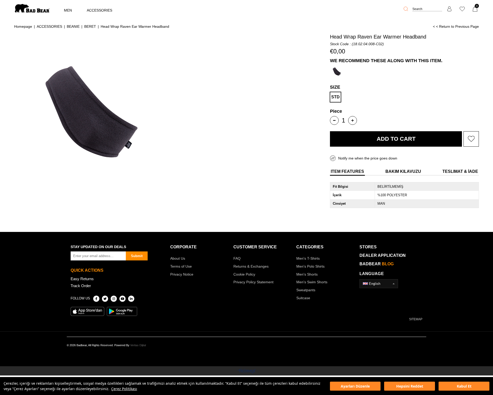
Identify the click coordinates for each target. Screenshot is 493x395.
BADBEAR (376, 264)
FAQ (237, 258)
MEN (68, 10)
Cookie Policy (244, 274)
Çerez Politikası (124, 388)
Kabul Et (464, 386)
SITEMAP (415, 319)
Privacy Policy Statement (253, 282)
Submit (137, 256)
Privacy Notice (181, 274)
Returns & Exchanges (251, 266)
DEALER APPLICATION (382, 255)
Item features (347, 171)
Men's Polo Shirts (310, 266)
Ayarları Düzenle (355, 386)
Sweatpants (305, 290)
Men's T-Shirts (308, 258)
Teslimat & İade (460, 171)
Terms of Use (181, 266)
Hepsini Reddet (409, 386)
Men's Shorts (307, 274)
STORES (368, 247)
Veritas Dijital (138, 345)
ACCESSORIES (99, 10)
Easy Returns (82, 279)
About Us (177, 258)
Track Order (81, 286)
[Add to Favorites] (471, 138)
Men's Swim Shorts (311, 282)
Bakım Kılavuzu (403, 171)
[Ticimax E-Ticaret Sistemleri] (247, 371)
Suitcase (303, 298)
